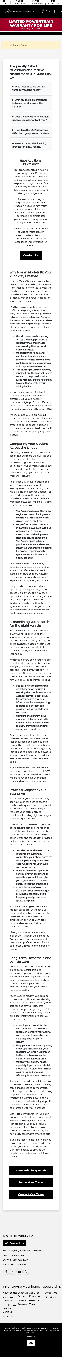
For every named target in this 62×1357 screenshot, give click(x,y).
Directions (50, 1297)
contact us (20, 1143)
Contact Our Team (31, 1194)
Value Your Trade (31, 1182)
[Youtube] (19, 1272)
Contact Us (31, 255)
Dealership (53, 1286)
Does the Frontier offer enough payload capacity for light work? (30, 118)
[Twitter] (13, 1272)
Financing (37, 1286)
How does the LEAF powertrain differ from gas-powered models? (30, 131)
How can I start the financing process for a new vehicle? (29, 145)
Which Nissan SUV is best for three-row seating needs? (28, 88)
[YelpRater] (26, 1272)
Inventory (10, 1286)
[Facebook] (6, 1272)
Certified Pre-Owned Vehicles (10, 1308)
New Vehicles (10, 1292)
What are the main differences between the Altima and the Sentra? (29, 103)
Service (23, 1286)
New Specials (10, 1316)
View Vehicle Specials (31, 1170)
